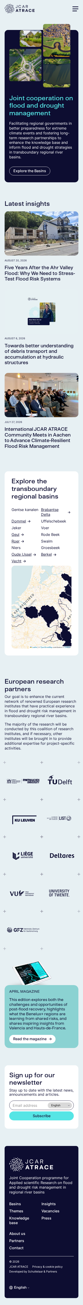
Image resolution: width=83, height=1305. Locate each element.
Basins (15, 1204)
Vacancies (50, 1211)
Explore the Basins (29, 171)
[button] (75, 8)
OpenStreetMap (46, 647)
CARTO (67, 647)
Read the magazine (30, 1039)
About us (17, 1233)
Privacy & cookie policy (47, 1266)
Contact (16, 1248)
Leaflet (34, 647)
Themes (16, 1211)
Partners (16, 1241)
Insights (49, 1204)
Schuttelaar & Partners (42, 1271)
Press (46, 1218)
